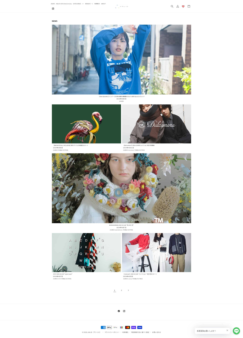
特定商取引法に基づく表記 (140, 332)
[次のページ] (128, 290)
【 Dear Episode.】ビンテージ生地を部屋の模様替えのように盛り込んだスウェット (121, 96)
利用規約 (125, 332)
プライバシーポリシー (112, 332)
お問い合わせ (156, 332)
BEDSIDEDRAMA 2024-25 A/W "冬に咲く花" (121, 225)
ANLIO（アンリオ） (94, 332)
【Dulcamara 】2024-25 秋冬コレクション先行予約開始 (138, 145)
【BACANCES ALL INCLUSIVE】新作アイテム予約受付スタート (70, 145)
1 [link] (114, 290)
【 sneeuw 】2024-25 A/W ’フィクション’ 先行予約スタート (140, 274)
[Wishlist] (183, 6)
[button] (78, 3)
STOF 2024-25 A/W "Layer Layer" (62, 274)
